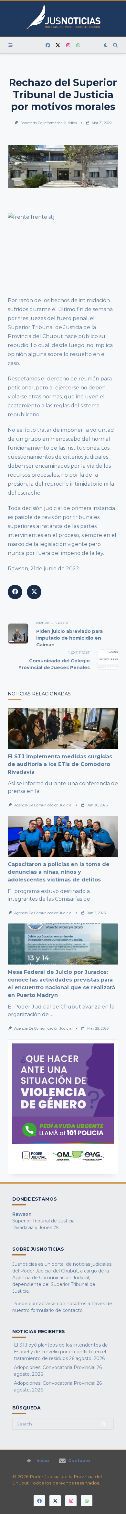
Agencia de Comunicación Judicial (43, 805)
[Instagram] (68, 45)
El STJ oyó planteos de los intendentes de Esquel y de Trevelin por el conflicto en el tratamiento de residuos (61, 1351)
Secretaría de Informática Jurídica (48, 123)
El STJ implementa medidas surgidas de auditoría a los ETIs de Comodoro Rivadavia (60, 764)
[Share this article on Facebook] (15, 592)
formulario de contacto (57, 1310)
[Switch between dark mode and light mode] (106, 45)
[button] (63, 1106)
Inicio (43, 1460)
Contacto (79, 1461)
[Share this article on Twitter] (34, 592)
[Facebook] (48, 45)
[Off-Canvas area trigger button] (11, 45)
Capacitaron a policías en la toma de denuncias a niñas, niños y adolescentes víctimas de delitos (59, 872)
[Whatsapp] (78, 45)
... (42, 791)
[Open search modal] (115, 45)
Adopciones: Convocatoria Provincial (54, 1367)
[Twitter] (58, 45)
